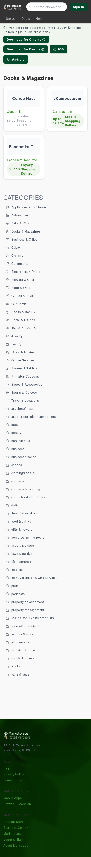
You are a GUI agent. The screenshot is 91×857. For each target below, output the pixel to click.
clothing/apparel (22, 473)
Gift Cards (18, 304)
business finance (23, 457)
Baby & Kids (19, 223)
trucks (15, 666)
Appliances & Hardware (28, 207)
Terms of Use (13, 780)
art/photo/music (22, 408)
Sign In (78, 7)
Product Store (13, 821)
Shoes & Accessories (26, 384)
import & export (22, 545)
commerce (18, 481)
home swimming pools (27, 537)
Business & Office (24, 239)
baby (14, 424)
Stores (11, 18)
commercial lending (25, 489)
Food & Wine (20, 288)
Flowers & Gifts (22, 279)
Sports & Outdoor (23, 392)
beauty (15, 433)
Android (18, 59)
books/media (20, 441)
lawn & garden (21, 553)
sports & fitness (22, 658)
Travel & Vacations (24, 400)
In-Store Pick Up (23, 328)
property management (27, 610)
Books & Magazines (25, 231)
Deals (26, 18)
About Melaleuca (15, 845)
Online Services (22, 360)
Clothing (17, 255)
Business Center (15, 827)
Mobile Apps (12, 798)
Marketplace (12, 833)
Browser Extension (17, 804)
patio (14, 586)
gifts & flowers (21, 529)
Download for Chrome (24, 39)
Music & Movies (22, 352)
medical (16, 569)
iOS (61, 49)
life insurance (20, 561)
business (17, 449)
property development (27, 602)
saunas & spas (21, 634)
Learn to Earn (13, 839)
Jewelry (16, 336)
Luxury (15, 344)
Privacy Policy (13, 774)
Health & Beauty (22, 312)
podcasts (17, 594)
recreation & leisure (25, 626)
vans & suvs (19, 674)
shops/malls (19, 642)
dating (15, 505)
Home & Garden (22, 320)
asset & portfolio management (33, 416)
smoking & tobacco (25, 650)
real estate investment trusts (32, 618)
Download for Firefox (24, 49)
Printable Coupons (24, 376)
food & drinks (20, 521)
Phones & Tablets (23, 368)
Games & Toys (21, 296)
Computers (19, 263)
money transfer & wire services (33, 578)
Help (6, 768)
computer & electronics (28, 497)
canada (16, 465)
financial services (23, 513)
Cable (15, 247)
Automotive (19, 215)
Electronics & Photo (25, 271)
